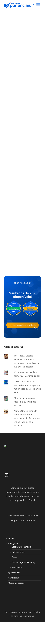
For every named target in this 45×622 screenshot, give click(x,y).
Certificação (13, 577)
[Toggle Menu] (38, 4)
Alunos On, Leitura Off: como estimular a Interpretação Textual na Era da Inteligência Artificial (27, 418)
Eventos (15, 557)
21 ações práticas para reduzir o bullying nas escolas (25, 402)
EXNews (11, 127)
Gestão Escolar (23, 127)
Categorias (13, 543)
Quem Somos (14, 572)
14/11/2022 (25, 87)
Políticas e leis (18, 552)
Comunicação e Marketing (24, 562)
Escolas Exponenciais (14, 87)
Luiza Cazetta (12, 162)
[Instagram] (6, 475)
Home (11, 538)
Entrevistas (17, 567)
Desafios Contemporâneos (21, 43)
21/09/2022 (20, 162)
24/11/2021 (20, 251)
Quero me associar (16, 583)
